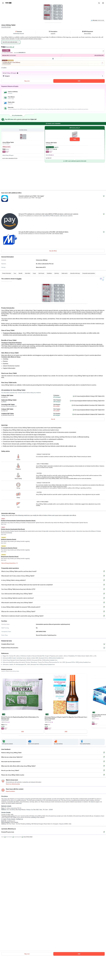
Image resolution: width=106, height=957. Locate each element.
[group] (53, 11)
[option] (6, 273)
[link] (8, 3)
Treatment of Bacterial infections (12, 333)
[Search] (99, 3)
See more (3, 524)
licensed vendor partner (8, 816)
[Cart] (103, 3)
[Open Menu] (3, 3)
